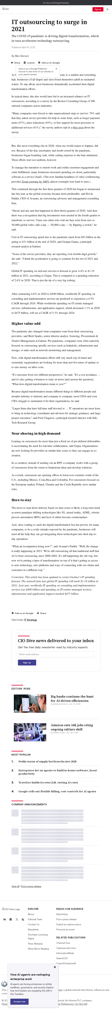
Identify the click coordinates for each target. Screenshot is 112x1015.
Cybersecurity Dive (66, 948)
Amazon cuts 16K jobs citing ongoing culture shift (72, 727)
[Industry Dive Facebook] (11, 919)
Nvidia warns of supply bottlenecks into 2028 (47, 761)
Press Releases (35, 943)
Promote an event (65, 929)
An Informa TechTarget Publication (56, 3)
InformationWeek (65, 953)
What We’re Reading (38, 948)
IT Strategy (30, 619)
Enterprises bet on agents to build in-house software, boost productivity (58, 772)
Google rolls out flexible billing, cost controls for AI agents (57, 791)
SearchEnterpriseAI (66, 963)
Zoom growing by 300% (35, 181)
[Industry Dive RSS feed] (23, 919)
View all (15, 886)
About (31, 914)
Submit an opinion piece (68, 924)
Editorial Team (35, 919)
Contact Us (33, 924)
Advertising (62, 914)
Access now (19, 1001)
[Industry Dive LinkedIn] (4, 919)
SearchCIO (62, 958)
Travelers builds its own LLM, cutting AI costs (48, 782)
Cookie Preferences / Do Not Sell (70, 1003)
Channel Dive (63, 942)
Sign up (98, 9)
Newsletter (33, 929)
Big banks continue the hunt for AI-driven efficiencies (72, 698)
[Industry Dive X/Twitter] (17, 919)
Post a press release (31, 886)
